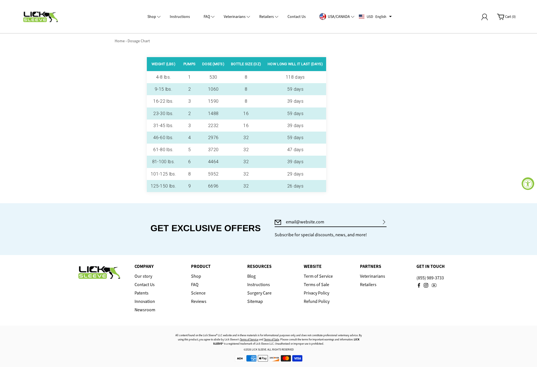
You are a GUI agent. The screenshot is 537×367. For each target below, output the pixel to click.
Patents (142, 293)
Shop (196, 276)
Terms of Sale (316, 284)
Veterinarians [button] (235, 16)
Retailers (368, 284)
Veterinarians (372, 276)
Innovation (145, 301)
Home (120, 41)
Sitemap (255, 301)
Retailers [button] (266, 16)
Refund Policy (316, 301)
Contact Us (145, 284)
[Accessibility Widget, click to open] (528, 183)
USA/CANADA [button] (339, 16)
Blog (251, 276)
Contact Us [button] (297, 16)
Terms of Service (249, 339)
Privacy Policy (316, 293)
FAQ (195, 284)
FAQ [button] (207, 16)
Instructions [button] (180, 16)
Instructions (258, 284)
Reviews (198, 301)
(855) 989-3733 (430, 278)
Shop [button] (151, 16)
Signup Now (384, 221)
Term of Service (318, 276)
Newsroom (145, 310)
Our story (143, 276)
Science (198, 293)
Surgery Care (259, 293)
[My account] (484, 17)
